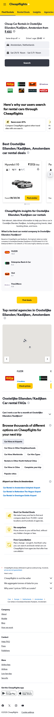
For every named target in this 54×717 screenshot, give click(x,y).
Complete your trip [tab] (33, 467)
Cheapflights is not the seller (17, 578)
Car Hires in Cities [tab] (12, 467)
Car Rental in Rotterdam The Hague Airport (22, 491)
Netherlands (27, 599)
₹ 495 (8, 31)
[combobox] (13, 38)
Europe (16, 599)
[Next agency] (47, 359)
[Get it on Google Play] (8, 693)
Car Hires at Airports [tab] (13, 441)
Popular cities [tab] (10, 474)
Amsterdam (39, 599)
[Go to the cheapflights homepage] (19, 4)
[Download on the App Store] (25, 693)
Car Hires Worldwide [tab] (13, 454)
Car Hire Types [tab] (33, 454)
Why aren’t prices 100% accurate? (20, 588)
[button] (5, 4)
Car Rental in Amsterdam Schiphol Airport (21, 488)
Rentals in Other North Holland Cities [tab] (20, 461)
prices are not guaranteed (13, 570)
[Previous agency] (6, 359)
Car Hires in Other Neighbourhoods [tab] (19, 448)
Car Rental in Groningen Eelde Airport (19, 495)
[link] (27, 300)
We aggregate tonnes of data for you (21, 583)
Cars (9, 599)
